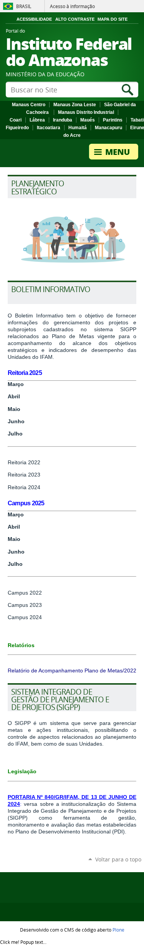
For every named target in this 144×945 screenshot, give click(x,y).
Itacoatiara (48, 127)
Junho (16, 552)
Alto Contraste (74, 19)
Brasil (23, 6)
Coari (16, 120)
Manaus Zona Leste (74, 104)
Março (16, 514)
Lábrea (37, 120)
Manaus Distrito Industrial (86, 112)
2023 (34, 475)
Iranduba (62, 120)
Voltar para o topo (118, 859)
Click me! (23, 942)
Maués (87, 120)
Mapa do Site (112, 19)
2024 (35, 487)
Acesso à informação (72, 6)
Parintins (112, 120)
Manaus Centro (28, 104)
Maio (14, 539)
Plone (118, 930)
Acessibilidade (34, 19)
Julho (15, 434)
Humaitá (77, 127)
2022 (34, 462)
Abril (14, 527)
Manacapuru (108, 127)
